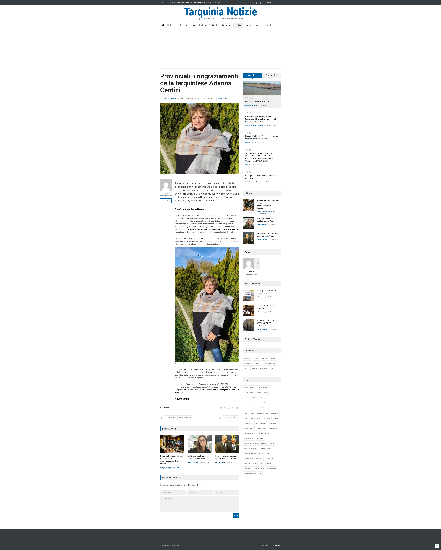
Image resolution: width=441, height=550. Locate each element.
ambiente (248, 105)
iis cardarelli (248, 423)
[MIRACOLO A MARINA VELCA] (262, 88)
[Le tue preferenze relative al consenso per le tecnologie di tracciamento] (437, 546)
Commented (271, 75)
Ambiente (213, 25)
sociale (223, 462)
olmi (272, 443)
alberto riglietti (262, 388)
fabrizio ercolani (262, 413)
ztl (260, 474)
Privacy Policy (276, 545)
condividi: (164, 408)
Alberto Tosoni (249, 393)
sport (252, 142)
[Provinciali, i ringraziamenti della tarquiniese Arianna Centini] (199, 138)
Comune (183, 25)
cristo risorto (265, 408)
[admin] (166, 185)
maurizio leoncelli (250, 433)
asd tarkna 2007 (249, 398)
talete (261, 463)
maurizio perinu (264, 433)
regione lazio (248, 458)
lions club (272, 423)
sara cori (259, 458)
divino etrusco (249, 413)
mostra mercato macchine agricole (255, 443)
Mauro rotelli (248, 438)
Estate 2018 (248, 363)
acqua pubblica (249, 388)
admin (199, 98)
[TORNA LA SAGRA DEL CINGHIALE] (248, 310)
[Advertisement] (220, 45)
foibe (246, 418)
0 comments (222, 98)
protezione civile (269, 363)
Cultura (202, 25)
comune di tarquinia (250, 408)
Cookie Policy (265, 545)
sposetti (247, 463)
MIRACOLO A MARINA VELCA (257, 102)
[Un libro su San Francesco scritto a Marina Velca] (200, 444)
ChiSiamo (171, 25)
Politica (238, 25)
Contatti (267, 25)
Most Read (252, 75)
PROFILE (166, 201)
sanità (259, 125)
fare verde (274, 413)
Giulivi (276, 418)
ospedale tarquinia (250, 448)
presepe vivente (265, 448)
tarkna (269, 463)
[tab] (252, 76)
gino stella (266, 418)
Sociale (248, 25)
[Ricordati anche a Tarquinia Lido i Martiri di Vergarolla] (227, 444)
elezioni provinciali (185, 418)
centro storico (249, 403)
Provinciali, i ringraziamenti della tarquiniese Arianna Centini (199, 83)
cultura (195, 462)
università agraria (250, 474)
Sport (193, 25)
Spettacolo (226, 25)
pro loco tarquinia (250, 453)
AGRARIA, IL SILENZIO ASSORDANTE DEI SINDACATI (266, 323)
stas (254, 463)
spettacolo (175, 467)
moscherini (259, 438)
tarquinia (247, 469)
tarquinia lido (271, 469)
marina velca (261, 428)
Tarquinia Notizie (220, 11)
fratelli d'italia (255, 418)
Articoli (167, 98)
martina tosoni (273, 428)
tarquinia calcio (259, 469)
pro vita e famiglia (265, 453)
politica (173, 98)
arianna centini (170, 418)
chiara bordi (261, 403)
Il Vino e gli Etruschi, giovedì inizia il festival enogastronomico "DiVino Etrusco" (194, 3)
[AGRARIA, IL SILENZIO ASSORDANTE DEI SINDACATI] (248, 325)
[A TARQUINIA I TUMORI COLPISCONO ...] (248, 295)
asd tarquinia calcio (265, 398)
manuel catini (248, 428)
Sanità (258, 25)
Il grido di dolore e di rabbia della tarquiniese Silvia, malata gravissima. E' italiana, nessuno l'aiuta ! (261, 119)
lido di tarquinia (261, 423)
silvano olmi (269, 458)
